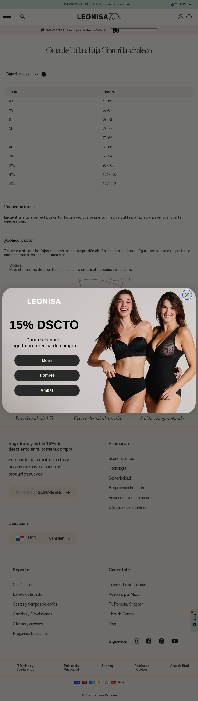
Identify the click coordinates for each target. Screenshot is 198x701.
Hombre (47, 375)
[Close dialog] (187, 295)
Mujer (47, 360)
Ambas (47, 390)
